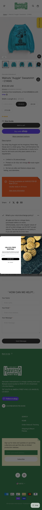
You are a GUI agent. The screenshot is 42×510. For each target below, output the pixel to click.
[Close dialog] (40, 237)
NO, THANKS (10, 262)
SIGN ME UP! (10, 259)
